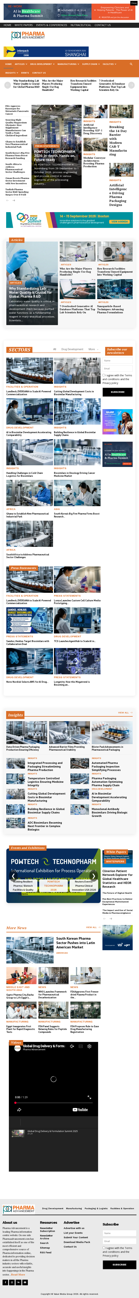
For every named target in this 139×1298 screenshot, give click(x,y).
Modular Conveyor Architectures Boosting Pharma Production (94, 162)
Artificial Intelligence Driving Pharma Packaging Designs (118, 195)
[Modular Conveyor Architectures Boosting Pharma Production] (95, 144)
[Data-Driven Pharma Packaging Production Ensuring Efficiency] (26, 732)
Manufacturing (67, 64)
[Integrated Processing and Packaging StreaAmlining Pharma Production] (15, 763)
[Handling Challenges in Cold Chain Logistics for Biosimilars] (29, 452)
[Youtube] (25, 1282)
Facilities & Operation (22, 386)
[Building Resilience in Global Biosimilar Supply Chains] (77, 411)
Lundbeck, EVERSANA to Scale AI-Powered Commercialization (28, 393)
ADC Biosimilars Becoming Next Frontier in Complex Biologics (45, 826)
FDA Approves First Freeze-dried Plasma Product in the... (84, 994)
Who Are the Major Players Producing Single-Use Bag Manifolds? (52, 85)
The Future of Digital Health (117, 893)
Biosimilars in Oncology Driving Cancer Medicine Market (74, 474)
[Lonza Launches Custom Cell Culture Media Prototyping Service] (77, 579)
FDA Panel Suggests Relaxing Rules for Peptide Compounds (52, 1029)
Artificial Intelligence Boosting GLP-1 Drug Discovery (92, 129)
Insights (10, 72)
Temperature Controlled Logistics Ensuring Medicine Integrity (46, 781)
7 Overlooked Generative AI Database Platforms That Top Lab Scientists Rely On (112, 85)
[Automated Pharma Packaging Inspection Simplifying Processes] (79, 763)
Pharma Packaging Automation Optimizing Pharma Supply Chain (107, 781)
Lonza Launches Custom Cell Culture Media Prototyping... (77, 602)
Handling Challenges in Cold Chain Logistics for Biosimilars (24, 474)
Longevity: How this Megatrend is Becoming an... (72, 683)
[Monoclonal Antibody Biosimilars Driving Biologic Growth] (79, 809)
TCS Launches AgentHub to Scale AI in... (75, 641)
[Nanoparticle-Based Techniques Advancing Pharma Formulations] (115, 289)
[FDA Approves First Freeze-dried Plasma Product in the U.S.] (85, 975)
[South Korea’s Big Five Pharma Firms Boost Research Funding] (77, 493)
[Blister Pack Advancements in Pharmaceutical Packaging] (112, 732)
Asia (57, 509)
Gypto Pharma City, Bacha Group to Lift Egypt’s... (19, 996)
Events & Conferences (51, 25)
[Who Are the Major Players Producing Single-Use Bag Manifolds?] (77, 252)
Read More (18, 1274)
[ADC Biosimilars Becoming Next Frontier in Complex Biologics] (15, 823)
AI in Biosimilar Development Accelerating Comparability (28, 434)
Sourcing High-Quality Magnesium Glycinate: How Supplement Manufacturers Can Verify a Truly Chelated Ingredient (16, 127)
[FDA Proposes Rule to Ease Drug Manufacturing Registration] (85, 1010)
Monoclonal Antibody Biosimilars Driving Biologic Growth (109, 812)
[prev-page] (7, 85)
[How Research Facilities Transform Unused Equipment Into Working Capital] (115, 252)
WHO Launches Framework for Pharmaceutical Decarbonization (52, 994)
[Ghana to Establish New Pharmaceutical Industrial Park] (29, 493)
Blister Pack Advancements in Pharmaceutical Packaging (107, 748)
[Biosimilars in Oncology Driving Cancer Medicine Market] (77, 452)
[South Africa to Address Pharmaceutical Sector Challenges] (29, 534)
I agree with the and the (117, 379)
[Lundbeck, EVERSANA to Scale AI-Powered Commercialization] (29, 371)
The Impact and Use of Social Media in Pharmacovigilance (117, 911)
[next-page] (131, 85)
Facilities (108, 64)
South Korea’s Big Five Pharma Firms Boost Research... (77, 515)
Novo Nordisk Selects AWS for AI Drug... (27, 681)
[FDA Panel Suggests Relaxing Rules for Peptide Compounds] (53, 1010)
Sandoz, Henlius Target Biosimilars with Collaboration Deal (27, 643)
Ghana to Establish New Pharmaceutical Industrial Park (16, 144)
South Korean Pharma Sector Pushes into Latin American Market (75, 942)
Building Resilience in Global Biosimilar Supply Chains (75, 434)
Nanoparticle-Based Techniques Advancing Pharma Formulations (110, 309)
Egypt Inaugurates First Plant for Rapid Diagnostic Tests (20, 1029)
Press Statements (47, 146)
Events (25, 72)
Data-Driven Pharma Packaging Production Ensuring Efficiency (22, 748)
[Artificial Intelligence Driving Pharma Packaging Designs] (121, 170)
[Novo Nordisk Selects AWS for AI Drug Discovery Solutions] (29, 661)
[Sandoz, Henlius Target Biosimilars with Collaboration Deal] (29, 620)
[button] (131, 64)
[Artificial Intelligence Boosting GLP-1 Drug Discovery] (95, 111)
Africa (10, 509)
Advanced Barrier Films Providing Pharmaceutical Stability (67, 748)
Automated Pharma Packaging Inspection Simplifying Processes (106, 766)
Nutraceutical (81, 25)
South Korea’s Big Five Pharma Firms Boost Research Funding (17, 155)
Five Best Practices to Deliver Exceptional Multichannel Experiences (117, 902)
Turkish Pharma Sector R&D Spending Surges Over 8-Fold (17, 192)
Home (7, 25)
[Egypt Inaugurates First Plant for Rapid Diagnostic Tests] (21, 1010)
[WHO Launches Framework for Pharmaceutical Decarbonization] (53, 975)
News (42, 987)
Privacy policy (110, 383)
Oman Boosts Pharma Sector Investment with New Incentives (17, 181)
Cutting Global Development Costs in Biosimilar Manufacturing (74, 393)
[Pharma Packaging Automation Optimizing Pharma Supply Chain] (79, 778)
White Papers (24, 25)
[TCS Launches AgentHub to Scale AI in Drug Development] (77, 620)
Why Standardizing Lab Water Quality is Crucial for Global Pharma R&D (26, 83)
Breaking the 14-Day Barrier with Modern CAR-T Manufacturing (118, 140)
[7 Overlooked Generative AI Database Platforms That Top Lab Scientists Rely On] (77, 289)
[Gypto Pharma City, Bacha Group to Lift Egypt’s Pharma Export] (21, 975)
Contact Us (103, 25)
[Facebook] (5, 1282)
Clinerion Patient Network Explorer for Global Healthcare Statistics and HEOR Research (117, 879)
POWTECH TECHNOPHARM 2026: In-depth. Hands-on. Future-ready (54, 155)
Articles (20, 64)
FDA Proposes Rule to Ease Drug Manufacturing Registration (84, 1029)
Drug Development (41, 64)
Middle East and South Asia (18, 989)
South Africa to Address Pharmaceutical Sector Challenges (15, 168)
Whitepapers (115, 861)
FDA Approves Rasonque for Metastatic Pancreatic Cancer (17, 110)
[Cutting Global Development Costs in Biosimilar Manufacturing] (77, 371)
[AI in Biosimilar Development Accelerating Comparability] (29, 411)
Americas (62, 953)
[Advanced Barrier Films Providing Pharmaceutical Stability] (69, 732)
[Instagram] (12, 1282)
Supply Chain (89, 64)
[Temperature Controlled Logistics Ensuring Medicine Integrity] (15, 778)
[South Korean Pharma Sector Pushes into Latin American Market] (30, 950)
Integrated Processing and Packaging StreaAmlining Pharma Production (45, 766)
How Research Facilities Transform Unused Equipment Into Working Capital (83, 85)
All (54, 349)
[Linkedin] (18, 1282)
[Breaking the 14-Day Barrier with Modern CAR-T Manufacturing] (121, 111)
